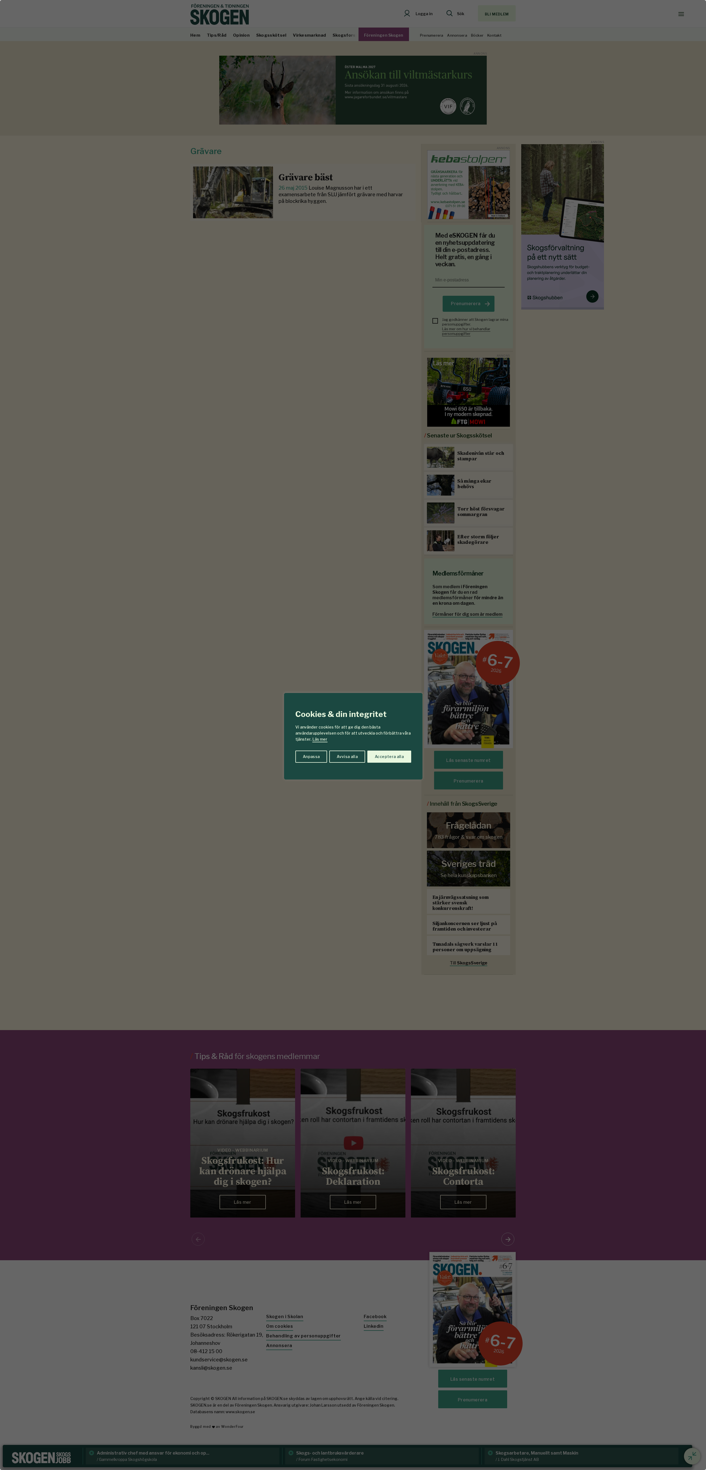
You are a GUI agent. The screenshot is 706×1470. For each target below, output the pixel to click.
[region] (353, 735)
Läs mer (319, 739)
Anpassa (311, 756)
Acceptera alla (389, 756)
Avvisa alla (347, 756)
